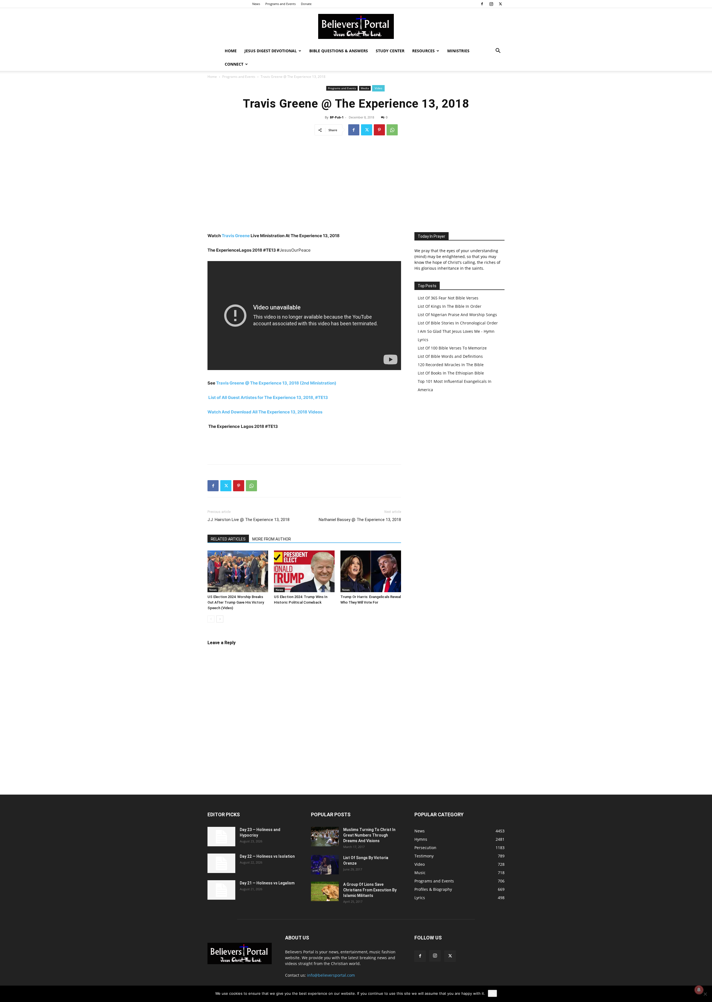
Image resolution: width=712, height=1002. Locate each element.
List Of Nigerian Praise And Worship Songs (457, 314)
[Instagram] (491, 4)
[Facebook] (482, 4)
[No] (705, 994)
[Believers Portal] (356, 26)
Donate (306, 4)
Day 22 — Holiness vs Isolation (267, 856)
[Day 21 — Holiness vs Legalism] (221, 890)
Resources (423, 50)
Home (231, 50)
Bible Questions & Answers (338, 50)
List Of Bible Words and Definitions (450, 356)
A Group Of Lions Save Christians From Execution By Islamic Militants (370, 890)
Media (365, 88)
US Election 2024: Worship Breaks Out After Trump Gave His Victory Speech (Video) (235, 602)
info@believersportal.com (331, 975)
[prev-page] (210, 619)
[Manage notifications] (698, 989)
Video (378, 88)
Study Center (390, 50)
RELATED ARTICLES (228, 539)
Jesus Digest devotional (270, 50)
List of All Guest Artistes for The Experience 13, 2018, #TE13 (268, 397)
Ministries (458, 50)
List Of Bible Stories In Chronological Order (458, 323)
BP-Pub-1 (336, 117)
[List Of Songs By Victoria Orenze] (325, 864)
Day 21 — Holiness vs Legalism (267, 883)
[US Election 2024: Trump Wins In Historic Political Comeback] (304, 571)
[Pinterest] (379, 129)
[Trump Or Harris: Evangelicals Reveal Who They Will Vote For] (370, 571)
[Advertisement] (356, 182)
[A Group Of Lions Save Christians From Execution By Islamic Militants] (325, 891)
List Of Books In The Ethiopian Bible (451, 373)
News (256, 4)
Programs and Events (280, 4)
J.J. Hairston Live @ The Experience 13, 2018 (248, 519)
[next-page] (219, 619)
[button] (498, 51)
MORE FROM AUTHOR (271, 539)
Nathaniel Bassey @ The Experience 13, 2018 (360, 519)
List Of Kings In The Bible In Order (449, 306)
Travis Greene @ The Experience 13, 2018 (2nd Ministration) (276, 383)
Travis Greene (236, 235)
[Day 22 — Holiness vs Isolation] (221, 863)
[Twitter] (500, 4)
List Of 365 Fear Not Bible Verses (448, 298)
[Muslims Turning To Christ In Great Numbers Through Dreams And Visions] (325, 836)
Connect (234, 64)
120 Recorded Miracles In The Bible (451, 364)
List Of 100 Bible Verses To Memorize (452, 348)
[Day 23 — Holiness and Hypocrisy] (221, 836)
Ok (492, 993)
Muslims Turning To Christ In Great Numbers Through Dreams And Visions (369, 835)
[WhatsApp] (392, 129)
